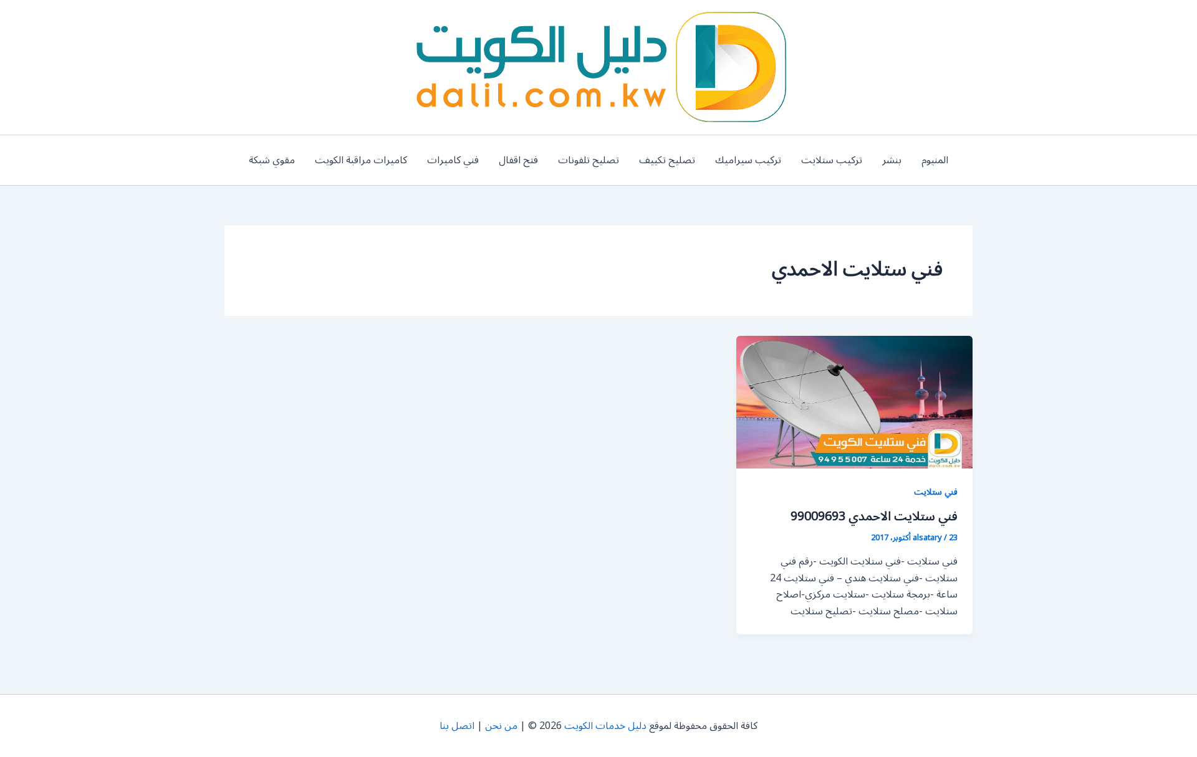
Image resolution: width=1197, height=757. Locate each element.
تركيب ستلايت (831, 160)
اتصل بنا (457, 725)
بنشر (891, 160)
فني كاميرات (453, 160)
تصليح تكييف (667, 160)
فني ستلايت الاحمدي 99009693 (874, 516)
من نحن (501, 725)
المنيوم (934, 160)
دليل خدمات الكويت (605, 725)
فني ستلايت (936, 492)
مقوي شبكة (272, 160)
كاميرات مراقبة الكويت (361, 160)
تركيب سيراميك (748, 160)
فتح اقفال (518, 160)
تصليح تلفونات (588, 160)
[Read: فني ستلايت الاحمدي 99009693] (854, 401)
